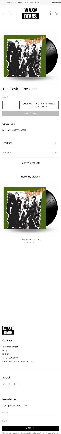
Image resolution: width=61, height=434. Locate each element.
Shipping (7, 153)
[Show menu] (4, 13)
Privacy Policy (45, 433)
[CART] (57, 13)
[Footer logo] (8, 330)
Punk (12, 124)
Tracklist (7, 143)
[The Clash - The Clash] (30, 209)
